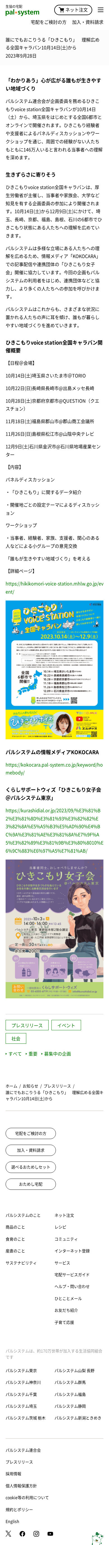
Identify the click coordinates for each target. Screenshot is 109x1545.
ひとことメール (68, 1299)
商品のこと (15, 1227)
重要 (33, 1054)
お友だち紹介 (66, 1310)
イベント (66, 1025)
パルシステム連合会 (23, 1450)
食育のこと (15, 1239)
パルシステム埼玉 (21, 1406)
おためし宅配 (30, 1184)
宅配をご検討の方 (49, 22)
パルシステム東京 (21, 1371)
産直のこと (15, 1251)
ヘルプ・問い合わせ (72, 1286)
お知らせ (30, 1086)
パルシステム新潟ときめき (77, 1418)
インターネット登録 (72, 1251)
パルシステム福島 (70, 1394)
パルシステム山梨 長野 (74, 1371)
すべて (15, 1054)
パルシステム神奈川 (23, 1382)
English (12, 1521)
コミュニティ (66, 1239)
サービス (62, 1263)
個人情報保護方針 (21, 1486)
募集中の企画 (57, 1054)
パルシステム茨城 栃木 (26, 1418)
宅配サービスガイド (72, 1275)
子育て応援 (64, 1322)
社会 (15, 1038)
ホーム (11, 1086)
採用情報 (13, 1474)
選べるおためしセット (30, 1167)
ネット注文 (76, 10)
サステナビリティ (21, 1263)
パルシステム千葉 (21, 1394)
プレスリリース (27, 1025)
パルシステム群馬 (70, 1382)
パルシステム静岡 (70, 1406)
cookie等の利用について (27, 1498)
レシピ (60, 1227)
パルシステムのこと (23, 1215)
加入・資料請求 (87, 22)
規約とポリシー (19, 1510)
